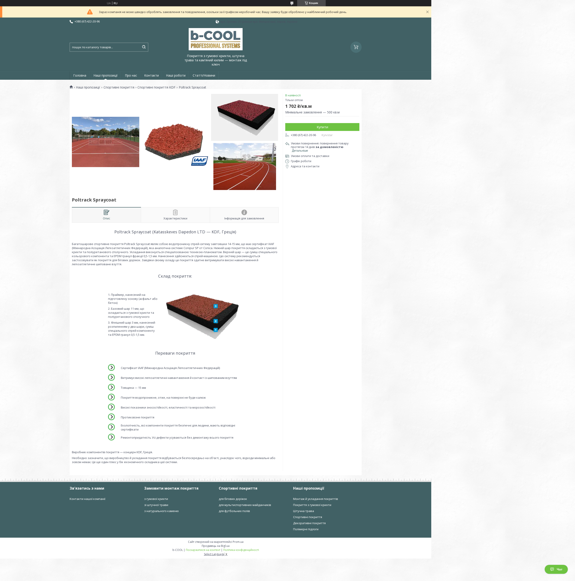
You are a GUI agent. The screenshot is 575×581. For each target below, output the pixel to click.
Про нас (131, 75)
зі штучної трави (156, 505)
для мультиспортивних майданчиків (245, 505)
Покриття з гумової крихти (312, 505)
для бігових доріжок (233, 499)
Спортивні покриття (119, 87)
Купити (322, 127)
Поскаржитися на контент (203, 550)
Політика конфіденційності (241, 550)
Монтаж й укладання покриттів (315, 499)
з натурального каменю (161, 511)
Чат (559, 569)
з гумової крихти (156, 499)
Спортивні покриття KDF (156, 87)
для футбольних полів (234, 511)
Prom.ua (238, 542)
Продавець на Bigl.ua (216, 546)
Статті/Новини (204, 75)
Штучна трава (303, 511)
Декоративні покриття (309, 523)
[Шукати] (143, 47)
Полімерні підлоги (305, 529)
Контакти (151, 75)
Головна (79, 75)
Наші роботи (176, 75)
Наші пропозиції (105, 75)
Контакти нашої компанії (87, 499)
